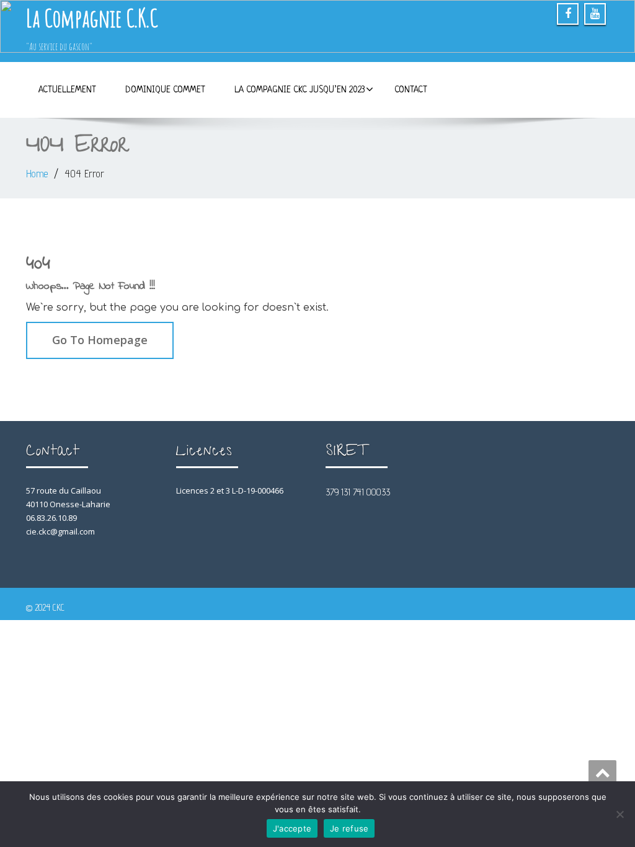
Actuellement (67, 90)
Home (37, 173)
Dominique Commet (165, 90)
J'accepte (292, 828)
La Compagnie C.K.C (92, 17)
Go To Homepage (100, 339)
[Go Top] (602, 772)
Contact (410, 90)
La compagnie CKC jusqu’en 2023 (299, 90)
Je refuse (349, 828)
